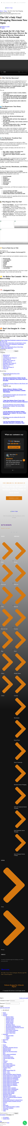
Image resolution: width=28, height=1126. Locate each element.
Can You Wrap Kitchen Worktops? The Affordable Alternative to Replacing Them (13, 422)
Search (16, 1113)
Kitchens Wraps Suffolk (8, 1093)
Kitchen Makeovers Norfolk (9, 1081)
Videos (7, 1038)
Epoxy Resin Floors (10, 1031)
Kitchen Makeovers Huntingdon (10, 1078)
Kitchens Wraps (9, 1016)
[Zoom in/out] (0, 1124)
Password (2, 1003)
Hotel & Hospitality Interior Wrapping (12, 1074)
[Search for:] (7, 351)
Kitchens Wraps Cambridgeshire (10, 1089)
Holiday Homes (9, 1022)
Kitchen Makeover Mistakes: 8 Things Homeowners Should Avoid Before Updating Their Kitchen (14, 390)
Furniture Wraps (10, 1020)
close (8, 1122)
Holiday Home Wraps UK (9, 1070)
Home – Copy (6, 1071)
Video (4, 1110)
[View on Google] (7, 455)
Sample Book (6, 1118)
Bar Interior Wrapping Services (13, 1026)
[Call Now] (25, 1123)
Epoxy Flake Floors (10, 1033)
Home (1, 11)
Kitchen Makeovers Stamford (10, 1083)
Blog (4, 1041)
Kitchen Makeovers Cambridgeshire (11, 1077)
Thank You (5, 1109)
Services (16, 536)
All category (6, 1117)
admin (3, 28)
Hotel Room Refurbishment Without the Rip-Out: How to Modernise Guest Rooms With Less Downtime (15, 379)
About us (5, 1014)
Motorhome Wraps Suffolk (9, 1096)
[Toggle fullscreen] (2, 1124)
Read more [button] (8, 465)
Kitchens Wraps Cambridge (9, 1087)
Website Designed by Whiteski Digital (14, 985)
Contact (5, 1042)
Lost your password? (5, 1007)
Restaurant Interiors (10, 1028)
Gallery (7, 1037)
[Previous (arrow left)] (0, 1125)
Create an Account (23, 998)
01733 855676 (6, 525)
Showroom (5, 969)
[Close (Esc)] (5, 1124)
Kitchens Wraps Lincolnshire (10, 1090)
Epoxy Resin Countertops (12, 1030)
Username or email (5, 1000)
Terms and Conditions (8, 1108)
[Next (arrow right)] (2, 1125)
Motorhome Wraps (10, 1024)
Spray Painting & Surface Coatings (11, 1106)
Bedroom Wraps (10, 1019)
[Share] (3, 1124)
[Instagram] (14, 532)
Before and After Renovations (10, 1051)
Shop (4, 1104)
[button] (4, 460)
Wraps (5, 11)
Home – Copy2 (6, 1073)
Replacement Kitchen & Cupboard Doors (13, 1100)
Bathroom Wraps (10, 1018)
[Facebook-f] (11, 532)
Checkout (5, 1061)
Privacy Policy (6, 1098)
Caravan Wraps (9, 1023)
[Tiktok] (17, 532)
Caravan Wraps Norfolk (8, 1058)
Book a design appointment (9, 1054)
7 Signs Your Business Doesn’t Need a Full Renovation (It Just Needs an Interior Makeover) (15, 401)
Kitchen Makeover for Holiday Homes (12, 1075)
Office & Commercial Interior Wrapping (12, 1097)
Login (2, 1006)
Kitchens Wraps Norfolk (8, 1091)
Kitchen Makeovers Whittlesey (10, 1085)
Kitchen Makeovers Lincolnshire (10, 1079)
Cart (4, 1059)
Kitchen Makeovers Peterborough (11, 1082)
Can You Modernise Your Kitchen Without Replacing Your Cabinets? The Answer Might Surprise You (14, 413)
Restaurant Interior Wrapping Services (15, 1027)
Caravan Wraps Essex (8, 1057)
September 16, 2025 (4, 26)
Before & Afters (10, 1035)
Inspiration (5, 1034)
